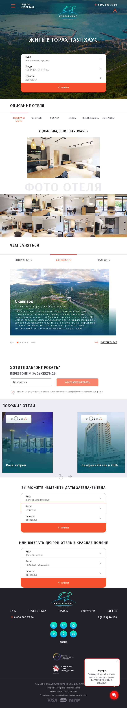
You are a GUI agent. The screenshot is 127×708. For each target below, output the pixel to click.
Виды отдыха (37, 611)
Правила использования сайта (63, 691)
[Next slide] (33, 342)
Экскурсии (88, 611)
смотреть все (109, 342)
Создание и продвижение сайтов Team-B (63, 688)
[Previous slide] (12, 342)
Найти (65, 87)
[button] (17, 342)
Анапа (63, 642)
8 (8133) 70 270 (107, 617)
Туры (13, 611)
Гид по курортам (27, 6)
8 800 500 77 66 (107, 4)
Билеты (112, 611)
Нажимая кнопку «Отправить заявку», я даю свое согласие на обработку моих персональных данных (60, 392)
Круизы (63, 611)
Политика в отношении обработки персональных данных (64, 695)
